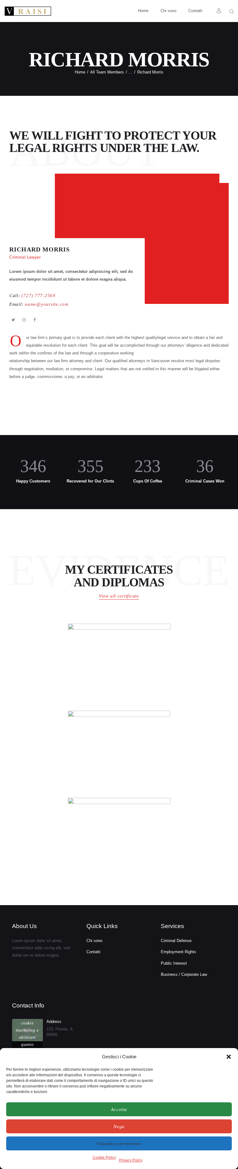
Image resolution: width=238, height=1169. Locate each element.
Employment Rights (178, 951)
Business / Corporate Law (184, 974)
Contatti (93, 951)
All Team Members (107, 72)
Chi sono (94, 940)
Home (80, 72)
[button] (229, 1057)
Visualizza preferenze (119, 1143)
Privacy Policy (131, 1160)
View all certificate (119, 595)
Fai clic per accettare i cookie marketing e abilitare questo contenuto (27, 1030)
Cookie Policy (104, 1157)
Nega (119, 1126)
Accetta (119, 1109)
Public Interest (174, 963)
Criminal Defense (176, 940)
